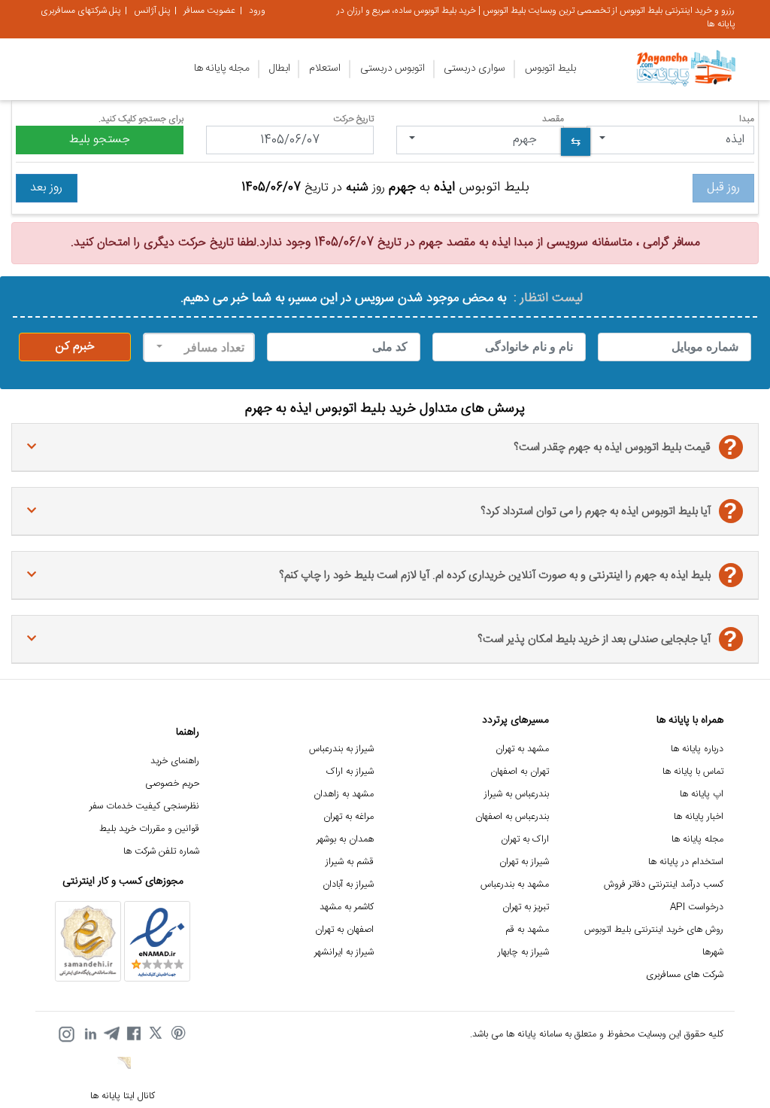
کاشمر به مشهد (347, 907)
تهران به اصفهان (519, 772)
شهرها (712, 952)
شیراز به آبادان (348, 885)
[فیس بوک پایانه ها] (134, 1034)
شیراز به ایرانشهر (344, 952)
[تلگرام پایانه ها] (111, 1034)
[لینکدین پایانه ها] (88, 1034)
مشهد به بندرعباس (514, 885)
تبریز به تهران (525, 907)
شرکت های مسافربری (684, 975)
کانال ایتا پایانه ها (122, 1096)
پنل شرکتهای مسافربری (80, 10)
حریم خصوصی (172, 784)
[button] (670, 140)
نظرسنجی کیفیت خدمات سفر (144, 806)
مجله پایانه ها (222, 68)
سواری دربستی (474, 68)
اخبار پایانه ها (698, 817)
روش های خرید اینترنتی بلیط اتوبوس (653, 930)
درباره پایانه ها (697, 749)
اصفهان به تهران (344, 930)
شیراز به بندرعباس (341, 749)
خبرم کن (75, 346)
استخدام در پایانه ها (685, 862)
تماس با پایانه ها (692, 772)
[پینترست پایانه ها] (179, 1034)
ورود (257, 10)
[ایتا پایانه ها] (122, 1065)
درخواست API (696, 907)
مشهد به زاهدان (344, 794)
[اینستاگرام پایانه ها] (66, 1034)
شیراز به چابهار (523, 952)
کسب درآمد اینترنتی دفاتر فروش (663, 885)
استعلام (325, 68)
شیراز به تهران (524, 862)
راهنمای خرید (174, 761)
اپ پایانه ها (701, 794)
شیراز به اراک (350, 772)
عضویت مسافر (209, 10)
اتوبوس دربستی (392, 68)
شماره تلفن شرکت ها (161, 852)
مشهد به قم (527, 930)
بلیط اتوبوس (550, 68)
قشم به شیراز (350, 862)
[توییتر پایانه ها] (156, 1034)
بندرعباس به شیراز (516, 794)
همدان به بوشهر (345, 840)
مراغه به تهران (348, 817)
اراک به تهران (525, 840)
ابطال (279, 68)
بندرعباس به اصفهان (512, 817)
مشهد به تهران (522, 749)
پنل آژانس (152, 10)
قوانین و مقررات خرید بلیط (149, 829)
